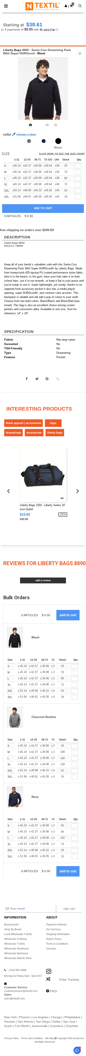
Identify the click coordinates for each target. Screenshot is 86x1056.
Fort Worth (22, 1026)
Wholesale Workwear (16, 953)
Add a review (43, 580)
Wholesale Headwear (16, 948)
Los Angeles (40, 1017)
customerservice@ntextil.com (20, 991)
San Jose (69, 1021)
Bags (53, 423)
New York (10, 1017)
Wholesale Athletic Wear (18, 958)
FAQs (53, 991)
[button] (66, 6)
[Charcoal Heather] (29, 141)
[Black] (58, 141)
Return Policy (53, 939)
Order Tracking (69, 979)
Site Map (49, 1038)
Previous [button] (9, 91)
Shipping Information (58, 934)
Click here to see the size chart (62, 154)
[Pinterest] (47, 379)
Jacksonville (39, 1026)
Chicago (56, 1017)
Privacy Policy (11, 1038)
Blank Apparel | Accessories (23, 423)
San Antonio (26, 1021)
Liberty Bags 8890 (14, 243)
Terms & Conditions (57, 943)
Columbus (56, 1026)
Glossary (51, 948)
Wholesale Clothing (15, 939)
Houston (9, 1021)
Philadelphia (72, 1017)
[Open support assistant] (77, 1050)
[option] (43, 88)
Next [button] (80, 91)
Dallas (56, 1021)
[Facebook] (27, 379)
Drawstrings (13, 432)
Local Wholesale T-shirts (18, 934)
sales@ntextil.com (14, 998)
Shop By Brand (12, 929)
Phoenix (24, 1017)
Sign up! (69, 908)
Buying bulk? (11, 924)
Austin (8, 1026)
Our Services (53, 929)
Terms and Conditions (32, 1038)
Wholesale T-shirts (14, 943)
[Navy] (44, 141)
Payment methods (56, 924)
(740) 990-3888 (18, 970)
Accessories (34, 432)
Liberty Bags (12, 50)
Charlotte (72, 1026)
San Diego (43, 1021)
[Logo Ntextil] (42, 6)
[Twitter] (37, 379)
